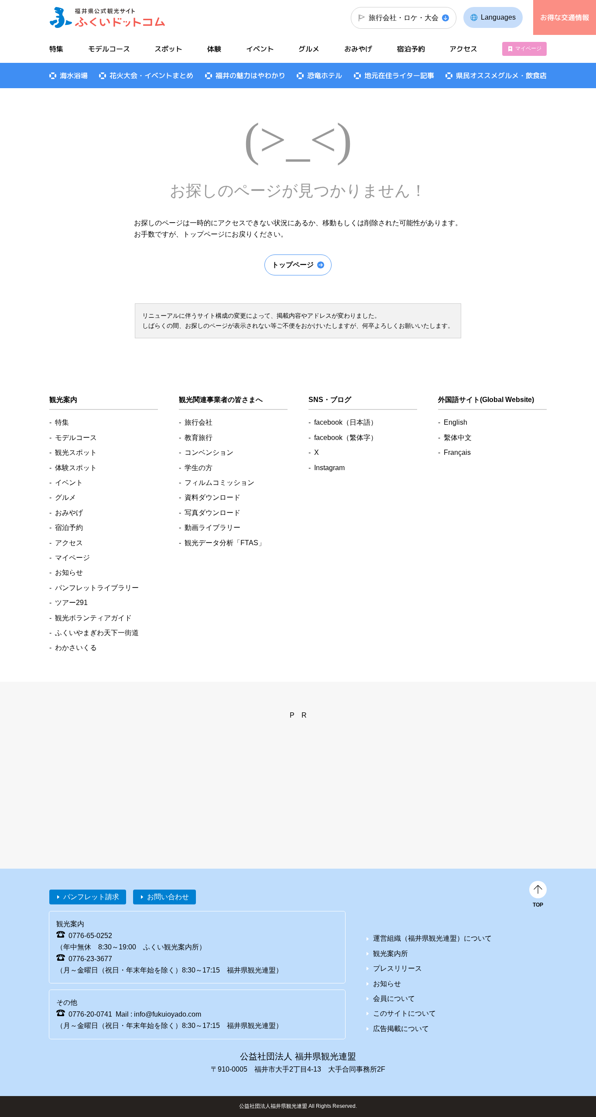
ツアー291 (71, 602)
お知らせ (69, 572)
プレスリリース (397, 968)
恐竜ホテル (324, 75)
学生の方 (198, 467)
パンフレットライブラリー (97, 587)
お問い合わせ (168, 896)
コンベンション (209, 452)
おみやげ (358, 49)
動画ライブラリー (212, 527)
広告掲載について (401, 1028)
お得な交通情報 (564, 17)
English (455, 422)
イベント (260, 49)
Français (457, 452)
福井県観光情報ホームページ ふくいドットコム (107, 17)
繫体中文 (458, 437)
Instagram (329, 467)
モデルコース (109, 49)
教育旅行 (198, 437)
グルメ (308, 49)
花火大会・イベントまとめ (151, 75)
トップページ (293, 264)
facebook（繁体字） (345, 437)
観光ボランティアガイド (93, 618)
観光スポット (76, 452)
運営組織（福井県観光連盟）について (432, 938)
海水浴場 (74, 75)
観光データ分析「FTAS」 (225, 542)
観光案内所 (390, 953)
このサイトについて (404, 1013)
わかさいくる (76, 647)
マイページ (528, 48)
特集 (56, 49)
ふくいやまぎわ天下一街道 (97, 632)
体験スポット (76, 467)
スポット (168, 49)
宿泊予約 (411, 49)
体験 (214, 49)
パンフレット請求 (91, 896)
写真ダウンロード (212, 512)
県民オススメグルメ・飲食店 (501, 75)
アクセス (463, 49)
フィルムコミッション (219, 482)
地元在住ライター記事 (399, 75)
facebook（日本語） (345, 422)
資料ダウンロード (212, 497)
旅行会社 (198, 422)
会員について (394, 998)
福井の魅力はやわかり (250, 75)
